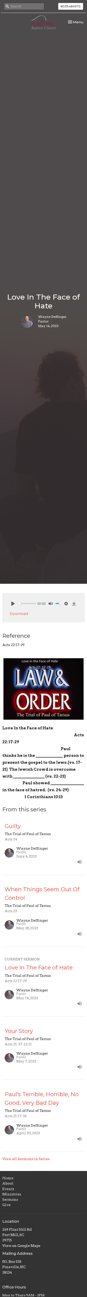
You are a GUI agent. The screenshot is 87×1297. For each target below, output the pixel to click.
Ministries (11, 1194)
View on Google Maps (21, 1246)
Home (7, 1178)
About (7, 1183)
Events (8, 1189)
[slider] (27, 603)
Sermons (10, 1200)
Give (6, 1205)
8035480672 (71, 6)
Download (19, 613)
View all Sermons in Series (26, 1159)
